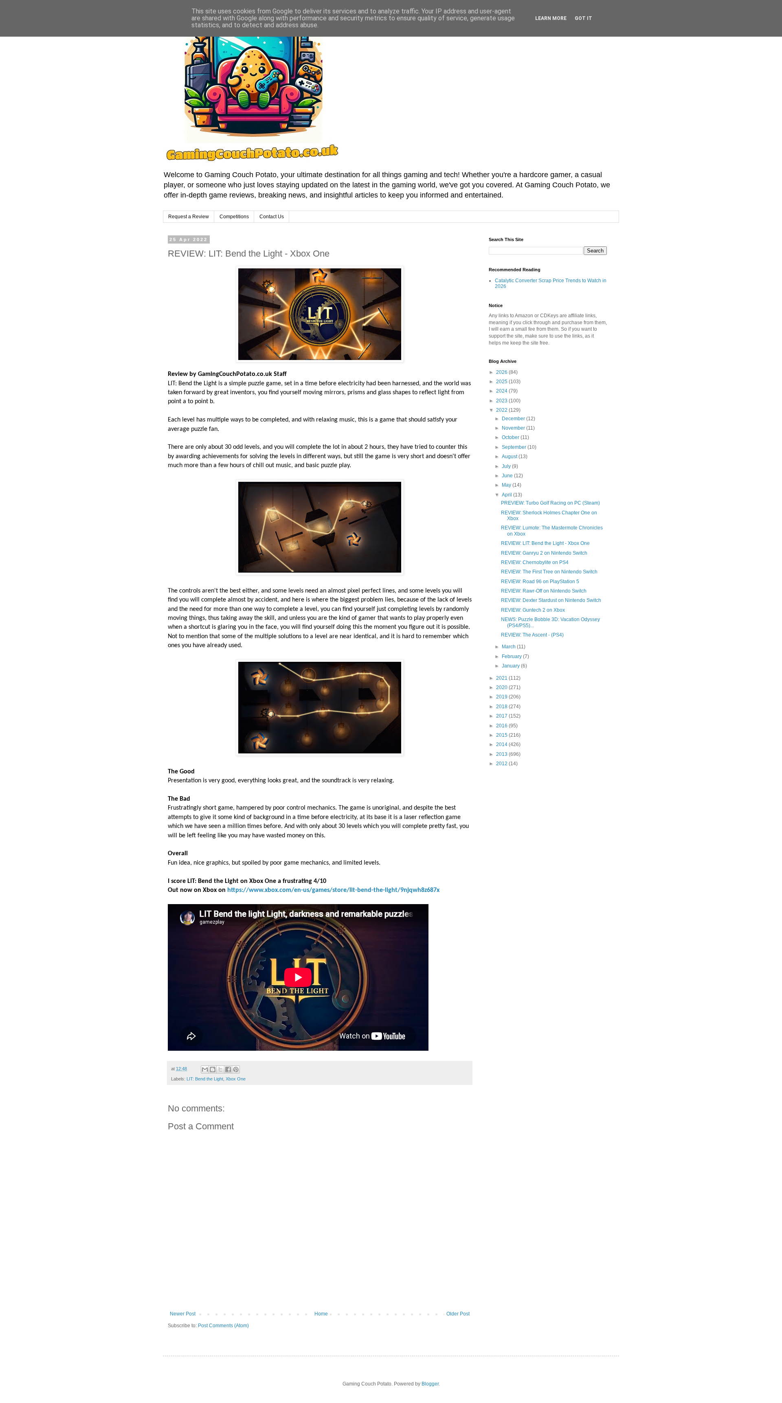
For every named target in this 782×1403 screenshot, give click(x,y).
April (507, 495)
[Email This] (205, 1069)
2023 (502, 401)
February (512, 656)
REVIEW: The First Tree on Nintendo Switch (549, 572)
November (514, 428)
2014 (502, 744)
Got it (583, 18)
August (510, 456)
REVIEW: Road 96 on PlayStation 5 (540, 581)
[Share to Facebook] (228, 1069)
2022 (502, 410)
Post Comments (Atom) (223, 1325)
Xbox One (236, 1078)
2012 (502, 763)
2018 (502, 706)
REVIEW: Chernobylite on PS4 (535, 562)
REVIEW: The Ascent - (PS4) (532, 635)
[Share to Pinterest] (236, 1069)
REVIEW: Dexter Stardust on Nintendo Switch (551, 600)
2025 (502, 381)
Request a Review (188, 217)
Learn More (551, 18)
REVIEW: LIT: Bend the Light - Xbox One (545, 543)
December (514, 419)
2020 (502, 687)
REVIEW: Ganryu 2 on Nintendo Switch (544, 553)
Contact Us (271, 217)
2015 (502, 735)
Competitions (234, 217)
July (507, 466)
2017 (502, 716)
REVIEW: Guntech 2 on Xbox (533, 610)
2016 (502, 726)
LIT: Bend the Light (205, 1078)
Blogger (430, 1384)
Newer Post (183, 1314)
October (511, 437)
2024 (502, 391)
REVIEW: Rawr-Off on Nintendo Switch (543, 591)
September (514, 447)
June (508, 476)
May (507, 485)
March (509, 647)
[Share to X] (220, 1069)
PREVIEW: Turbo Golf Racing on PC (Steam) (550, 503)
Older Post (458, 1314)
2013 (502, 754)
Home (321, 1314)
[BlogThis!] (213, 1069)
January (511, 666)
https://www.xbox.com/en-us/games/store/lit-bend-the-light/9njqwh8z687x (333, 890)
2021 (502, 678)
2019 (502, 697)
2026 (502, 372)
